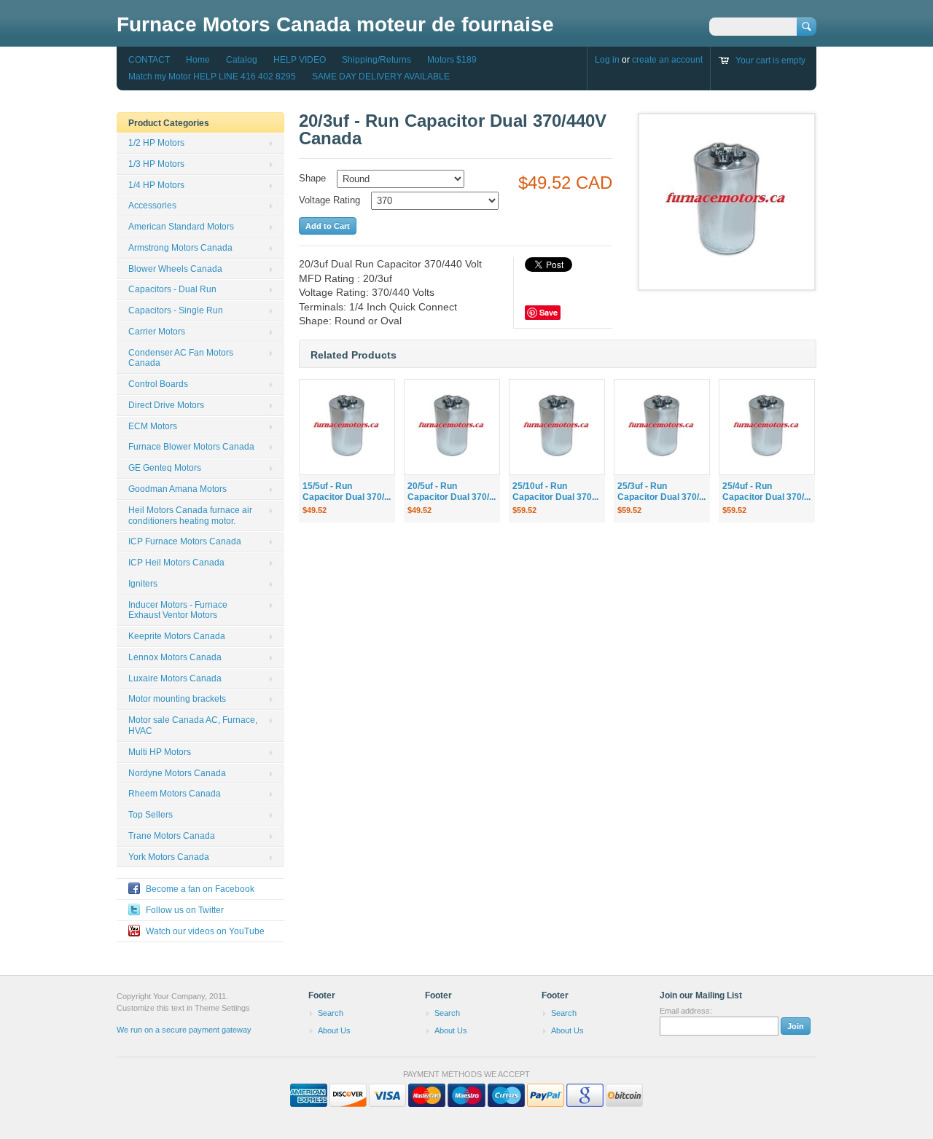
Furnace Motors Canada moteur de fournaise (335, 24)
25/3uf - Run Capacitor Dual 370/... (661, 491)
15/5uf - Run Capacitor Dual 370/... (346, 491)
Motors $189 (452, 60)
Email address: (686, 1010)
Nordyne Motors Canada (177, 773)
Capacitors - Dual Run (172, 289)
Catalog (241, 60)
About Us (334, 1030)
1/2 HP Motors (156, 143)
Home (198, 60)
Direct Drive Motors (166, 405)
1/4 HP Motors (156, 185)
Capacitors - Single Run (175, 310)
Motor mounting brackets (177, 699)
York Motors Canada (168, 857)
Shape (312, 178)
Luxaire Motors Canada (175, 678)
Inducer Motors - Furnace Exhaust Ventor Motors (177, 610)
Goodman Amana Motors (177, 489)
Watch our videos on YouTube (205, 931)
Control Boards (158, 384)
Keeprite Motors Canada (176, 636)
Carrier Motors (156, 331)
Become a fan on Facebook (200, 889)
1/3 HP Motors (156, 164)
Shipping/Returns (376, 60)
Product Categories (168, 123)
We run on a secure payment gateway (184, 1029)
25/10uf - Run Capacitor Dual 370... (555, 491)
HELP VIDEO (299, 60)
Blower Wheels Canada (175, 269)
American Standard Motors (181, 227)
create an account (667, 60)
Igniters (142, 584)
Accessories (152, 205)
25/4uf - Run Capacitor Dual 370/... (766, 491)
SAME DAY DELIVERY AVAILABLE (381, 76)
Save (548, 312)
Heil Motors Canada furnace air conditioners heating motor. (190, 515)
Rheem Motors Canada (174, 793)
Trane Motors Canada (171, 836)
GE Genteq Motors (164, 468)
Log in (607, 60)
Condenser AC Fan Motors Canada (180, 358)
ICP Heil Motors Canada (176, 562)
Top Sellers (150, 815)
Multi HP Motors (159, 752)
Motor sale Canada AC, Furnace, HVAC (192, 725)
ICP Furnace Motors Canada (184, 541)
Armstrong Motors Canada (180, 248)
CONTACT (149, 60)
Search (330, 1013)
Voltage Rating (329, 200)
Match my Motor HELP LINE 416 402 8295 (212, 76)
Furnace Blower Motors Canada (191, 447)
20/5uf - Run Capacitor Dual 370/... (451, 491)
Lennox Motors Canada (175, 657)
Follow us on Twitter (185, 910)
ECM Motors (152, 426)
